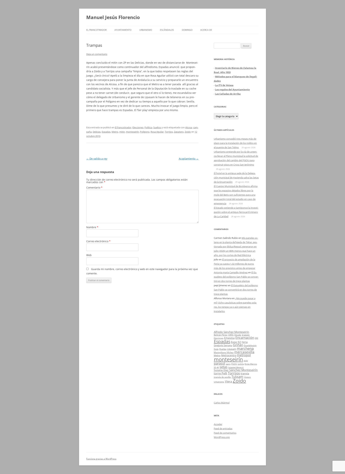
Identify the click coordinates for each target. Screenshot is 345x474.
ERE (256, 338)
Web (89, 255)
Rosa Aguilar (157, 131)
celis (231, 334)
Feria (245, 342)
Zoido (188, 131)
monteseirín (132, 131)
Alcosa (188, 127)
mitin (122, 131)
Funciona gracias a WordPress (101, 458)
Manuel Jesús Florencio (113, 17)
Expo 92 (236, 342)
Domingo (187, 29)
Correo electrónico (98, 241)
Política (148, 127)
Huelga (222, 349)
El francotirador (96, 29)
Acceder (218, 424)
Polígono (145, 131)
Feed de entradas (223, 428)
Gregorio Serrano (223, 345)
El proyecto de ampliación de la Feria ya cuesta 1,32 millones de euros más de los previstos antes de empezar (234, 264)
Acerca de (206, 29)
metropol (244, 355)
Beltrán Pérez (220, 334)
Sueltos (157, 127)
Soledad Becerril (235, 367)
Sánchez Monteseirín (243, 370)
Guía (216, 349)
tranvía (245, 373)
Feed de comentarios (225, 432)
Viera (228, 381)
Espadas (106, 131)
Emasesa (229, 338)
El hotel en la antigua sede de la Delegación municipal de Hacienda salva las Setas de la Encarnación (236, 177)
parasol (219, 363)
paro (228, 363)
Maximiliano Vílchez (224, 352)
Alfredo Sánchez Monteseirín (231, 332)
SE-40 (216, 367)
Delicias (97, 131)
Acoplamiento (189, 158)
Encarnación (244, 337)
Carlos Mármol (221, 402)
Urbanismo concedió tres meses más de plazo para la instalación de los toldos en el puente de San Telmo (235, 143)
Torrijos (169, 131)
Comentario (94, 187)
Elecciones (137, 127)
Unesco (247, 377)
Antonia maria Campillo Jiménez (231, 272)
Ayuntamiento (122, 29)
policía (241, 364)
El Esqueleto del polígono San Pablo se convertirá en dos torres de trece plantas (236, 277)
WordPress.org (222, 437)
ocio (246, 360)
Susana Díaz (221, 370)
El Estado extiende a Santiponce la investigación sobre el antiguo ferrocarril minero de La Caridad (236, 212)
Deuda (237, 334)
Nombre (92, 227)
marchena (245, 348)
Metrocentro (228, 355)
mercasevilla (244, 352)
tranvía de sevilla (222, 377)
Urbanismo (145, 29)
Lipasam (231, 349)
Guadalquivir (250, 345)
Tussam (237, 376)
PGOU (234, 364)
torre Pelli (220, 373)
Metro (115, 131)
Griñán (238, 345)
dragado (246, 334)
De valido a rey (96, 158)
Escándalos (167, 29)
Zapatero (179, 131)
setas (223, 367)
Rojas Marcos (251, 364)
